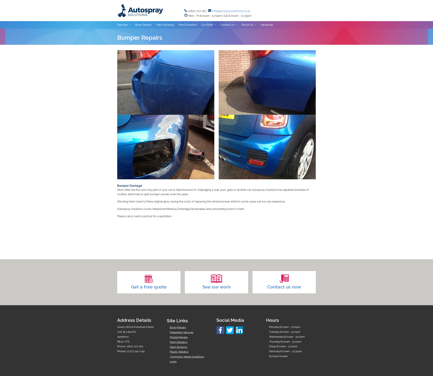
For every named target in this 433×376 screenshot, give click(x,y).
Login (173, 361)
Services (122, 24)
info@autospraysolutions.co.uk (231, 11)
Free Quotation (187, 24)
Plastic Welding (179, 351)
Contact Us (227, 24)
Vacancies (266, 24)
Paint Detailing (178, 342)
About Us (247, 24)
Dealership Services (181, 332)
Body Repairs (143, 24)
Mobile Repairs (179, 337)
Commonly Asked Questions (187, 356)
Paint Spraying (165, 24)
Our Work (207, 24)
